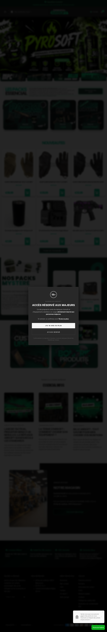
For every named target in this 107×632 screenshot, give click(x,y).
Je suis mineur (53, 332)
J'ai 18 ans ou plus (53, 325)
